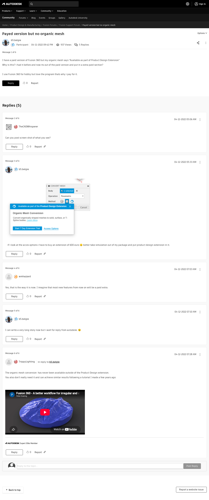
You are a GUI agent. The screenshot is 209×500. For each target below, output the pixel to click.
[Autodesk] (12, 4)
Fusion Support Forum (69, 25)
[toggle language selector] (188, 4)
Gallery (62, 17)
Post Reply (192, 466)
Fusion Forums (50, 25)
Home (5, 25)
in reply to (49, 362)
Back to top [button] (15, 490)
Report (34, 83)
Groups (52, 17)
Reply (11, 83)
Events (42, 17)
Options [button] (201, 33)
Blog (33, 17)
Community (8, 17)
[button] (205, 43)
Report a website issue (191, 489)
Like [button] (24, 83)
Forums (22, 17)
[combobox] (54, 4)
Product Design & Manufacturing (25, 25)
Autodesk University (78, 17)
